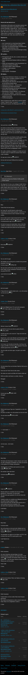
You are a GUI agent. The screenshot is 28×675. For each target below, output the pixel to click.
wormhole (7, 651)
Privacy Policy (4, 668)
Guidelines (13, 665)
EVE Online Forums (5, 1)
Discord (20, 102)
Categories (7, 665)
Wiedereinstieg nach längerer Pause (9, 112)
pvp (7, 11)
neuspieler (3, 635)
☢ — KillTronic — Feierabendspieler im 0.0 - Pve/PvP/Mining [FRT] (7, 621)
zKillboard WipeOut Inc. (6, 162)
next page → (4, 610)
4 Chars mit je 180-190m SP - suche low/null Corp (12, 110)
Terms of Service (21, 665)
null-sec (2, 11)
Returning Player (5, 654)
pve (5, 11)
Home (2, 665)
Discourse (9, 671)
